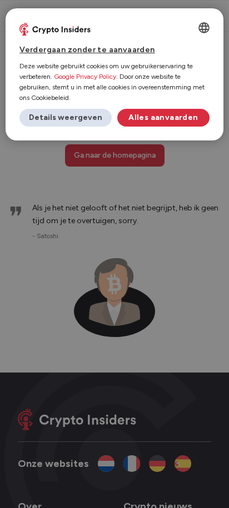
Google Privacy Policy (85, 77)
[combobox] (204, 27)
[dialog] (114, 74)
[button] (65, 118)
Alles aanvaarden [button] (163, 117)
